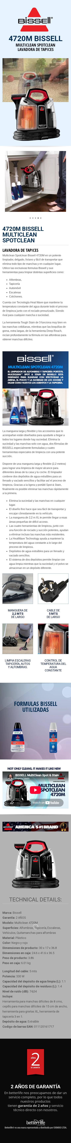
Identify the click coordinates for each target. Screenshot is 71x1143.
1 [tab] (30, 218)
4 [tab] (38, 218)
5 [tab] (40, 218)
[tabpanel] (35, 184)
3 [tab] (35, 218)
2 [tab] (33, 218)
